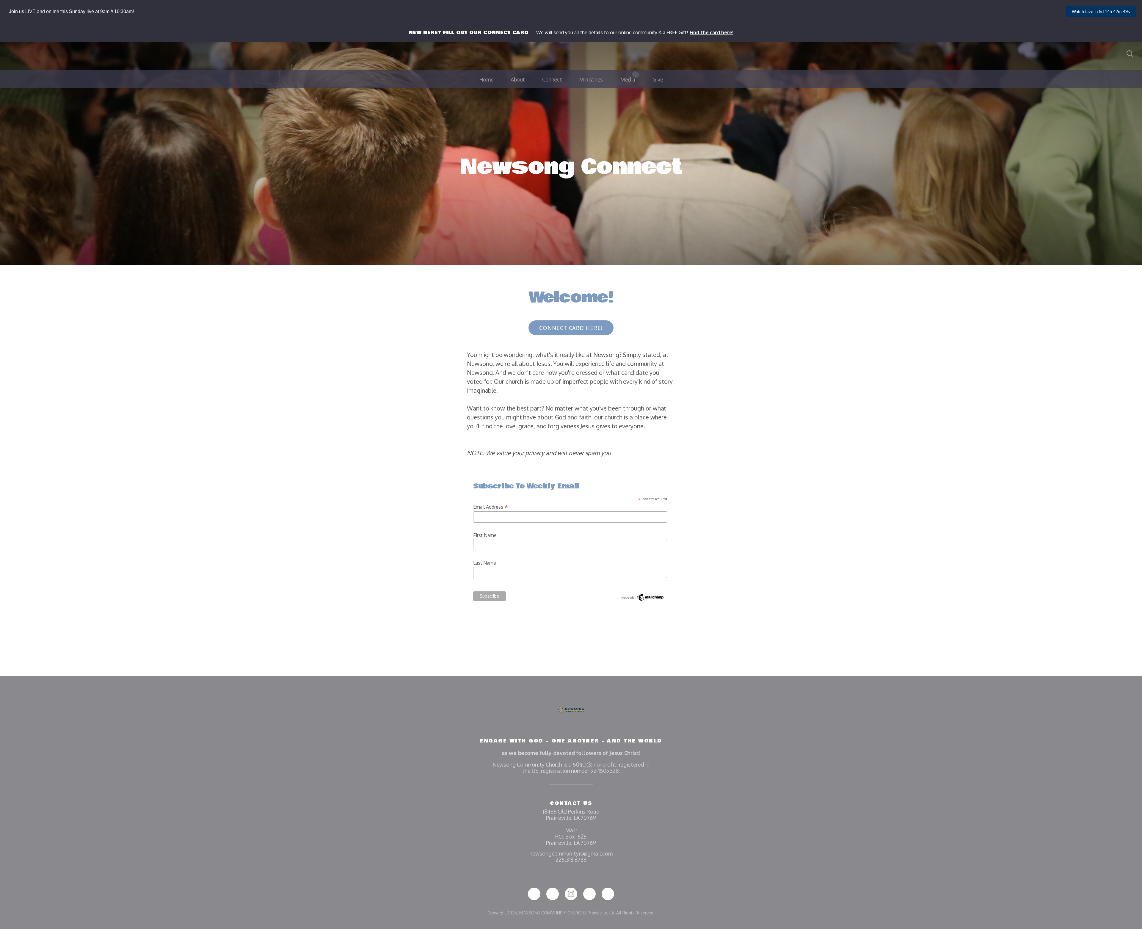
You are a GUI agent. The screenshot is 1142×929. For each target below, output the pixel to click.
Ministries (591, 79)
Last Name (484, 563)
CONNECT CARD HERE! (571, 328)
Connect (552, 79)
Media (627, 79)
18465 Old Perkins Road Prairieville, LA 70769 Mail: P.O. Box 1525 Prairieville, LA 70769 (571, 827)
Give (657, 79)
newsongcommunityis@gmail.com (570, 853)
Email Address (490, 506)
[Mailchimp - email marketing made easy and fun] (643, 600)
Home (486, 79)
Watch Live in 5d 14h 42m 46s (1101, 11)
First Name (485, 535)
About (518, 79)
